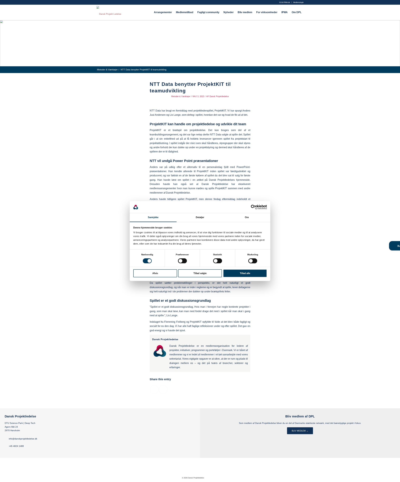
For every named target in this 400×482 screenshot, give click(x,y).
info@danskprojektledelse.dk (23, 438)
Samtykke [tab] (153, 217)
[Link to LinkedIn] (215, 477)
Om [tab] (247, 217)
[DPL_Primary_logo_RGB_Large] (109, 12)
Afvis (155, 273)
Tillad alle (245, 273)
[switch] (182, 260)
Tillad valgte (200, 273)
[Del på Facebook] (154, 389)
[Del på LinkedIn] (163, 389)
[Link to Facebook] (211, 477)
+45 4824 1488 (16, 446)
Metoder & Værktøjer (180, 96)
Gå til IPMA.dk (284, 2)
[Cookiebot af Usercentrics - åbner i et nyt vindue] (253, 207)
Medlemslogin (298, 2)
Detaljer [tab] (200, 217)
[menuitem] (285, 2)
